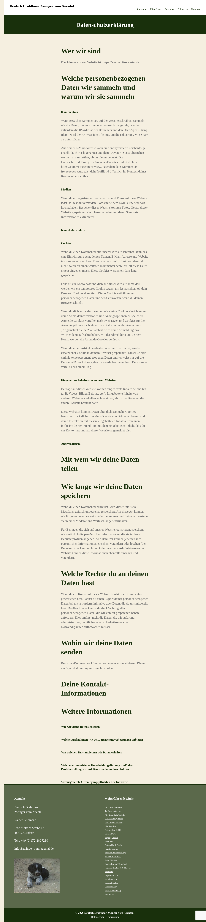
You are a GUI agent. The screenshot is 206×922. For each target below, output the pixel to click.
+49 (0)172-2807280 (34, 840)
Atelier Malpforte (111, 860)
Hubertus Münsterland (113, 856)
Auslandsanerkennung (113, 890)
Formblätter (109, 872)
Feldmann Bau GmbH (113, 830)
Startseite (141, 9)
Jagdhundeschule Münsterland (116, 864)
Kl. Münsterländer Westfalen (115, 815)
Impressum (113, 916)
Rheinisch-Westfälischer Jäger (115, 853)
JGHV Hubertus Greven (113, 822)
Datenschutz (97, 916)
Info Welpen (109, 894)
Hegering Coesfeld (111, 849)
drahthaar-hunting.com (113, 811)
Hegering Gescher (111, 838)
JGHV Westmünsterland (113, 807)
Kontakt (195, 9)
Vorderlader (109, 841)
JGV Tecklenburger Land (114, 819)
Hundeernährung (111, 887)
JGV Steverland (110, 826)
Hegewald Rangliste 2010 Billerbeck (118, 868)
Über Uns (155, 9)
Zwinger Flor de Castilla (113, 845)
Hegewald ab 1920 (111, 875)
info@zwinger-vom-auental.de (34, 848)
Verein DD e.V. (110, 834)
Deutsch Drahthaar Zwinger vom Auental (42, 6)
